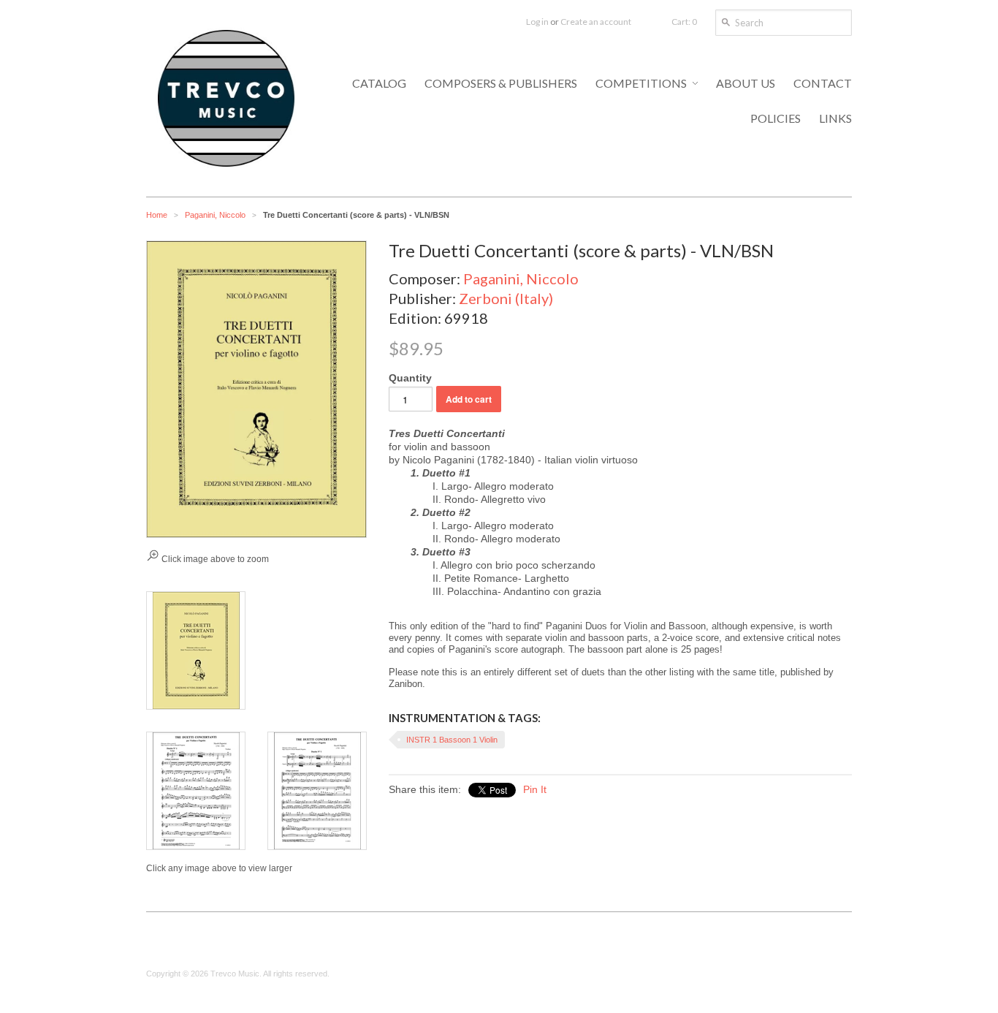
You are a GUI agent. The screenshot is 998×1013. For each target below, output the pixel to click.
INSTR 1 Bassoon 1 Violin (452, 739)
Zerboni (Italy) (506, 298)
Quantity (410, 378)
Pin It (534, 789)
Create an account (595, 21)
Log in (537, 21)
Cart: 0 (684, 21)
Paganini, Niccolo (215, 214)
